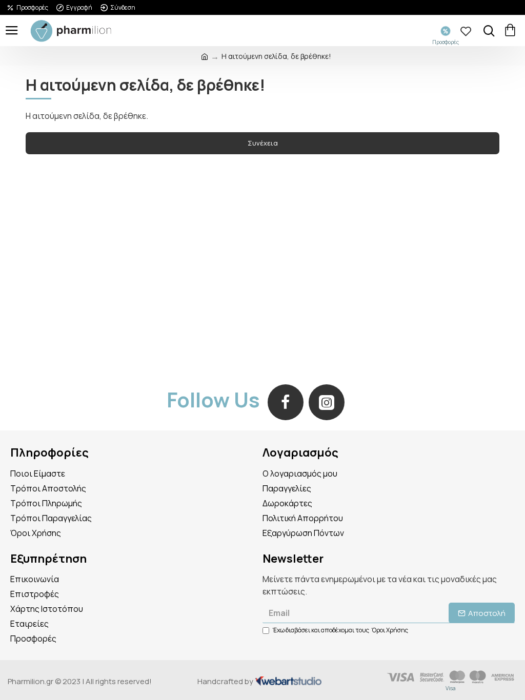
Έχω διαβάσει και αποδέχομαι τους (340, 630)
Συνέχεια (263, 143)
